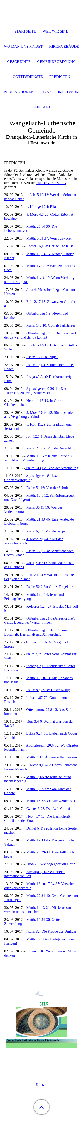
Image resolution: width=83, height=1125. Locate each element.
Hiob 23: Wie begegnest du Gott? (50, 864)
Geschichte (19, 61)
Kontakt (41, 1084)
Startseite (25, 31)
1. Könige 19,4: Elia (41, 207)
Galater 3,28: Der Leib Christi (48, 809)
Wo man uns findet (23, 46)
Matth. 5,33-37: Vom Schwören (49, 238)
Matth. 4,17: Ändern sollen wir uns (51, 757)
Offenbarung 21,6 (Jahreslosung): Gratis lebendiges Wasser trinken (39, 620)
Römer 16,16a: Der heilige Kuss (49, 246)
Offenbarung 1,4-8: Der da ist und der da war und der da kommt (40, 335)
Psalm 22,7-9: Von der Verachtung (51, 448)
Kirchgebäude (64, 46)
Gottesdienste (28, 77)
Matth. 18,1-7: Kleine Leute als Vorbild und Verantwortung (38, 458)
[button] (41, 1107)
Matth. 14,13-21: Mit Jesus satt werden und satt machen (37, 910)
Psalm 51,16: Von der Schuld (47, 488)
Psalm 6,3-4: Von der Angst (46, 531)
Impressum (68, 92)
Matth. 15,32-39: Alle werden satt (50, 801)
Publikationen (19, 92)
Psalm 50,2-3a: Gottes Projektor (49, 587)
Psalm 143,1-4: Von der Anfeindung (51, 468)
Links (45, 92)
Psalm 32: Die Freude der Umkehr (51, 931)
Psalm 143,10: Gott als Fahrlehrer (50, 325)
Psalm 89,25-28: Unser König (48, 690)
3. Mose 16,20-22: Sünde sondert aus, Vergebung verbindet (39, 415)
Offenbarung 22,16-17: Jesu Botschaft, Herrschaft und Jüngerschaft (35, 632)
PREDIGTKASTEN (51, 183)
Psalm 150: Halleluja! (42, 357)
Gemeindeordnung (56, 61)
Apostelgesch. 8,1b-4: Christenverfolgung (31, 478)
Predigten (59, 77)
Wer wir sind (56, 31)
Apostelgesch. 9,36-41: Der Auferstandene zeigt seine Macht (35, 391)
